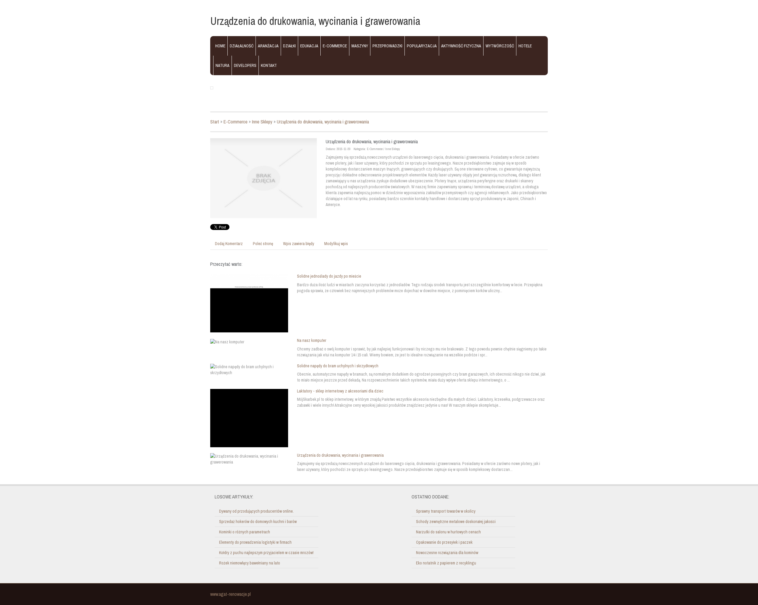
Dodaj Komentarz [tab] (229, 243)
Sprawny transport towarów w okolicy (446, 511)
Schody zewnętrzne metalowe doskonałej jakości (456, 521)
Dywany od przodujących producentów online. (256, 511)
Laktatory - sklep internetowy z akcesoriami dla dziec (340, 391)
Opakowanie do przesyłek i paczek (444, 542)
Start (214, 121)
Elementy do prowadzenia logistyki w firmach (255, 542)
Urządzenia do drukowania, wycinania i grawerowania (323, 121)
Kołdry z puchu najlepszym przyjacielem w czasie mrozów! (266, 552)
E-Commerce (236, 121)
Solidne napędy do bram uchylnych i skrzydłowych (337, 366)
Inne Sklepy (262, 121)
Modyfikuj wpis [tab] (336, 243)
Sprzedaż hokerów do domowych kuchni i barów (258, 521)
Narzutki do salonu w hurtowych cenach (448, 532)
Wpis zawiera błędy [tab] (298, 243)
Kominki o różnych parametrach (244, 532)
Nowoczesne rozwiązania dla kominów (447, 552)
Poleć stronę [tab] (263, 243)
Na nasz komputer (311, 340)
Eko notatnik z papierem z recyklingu (446, 563)
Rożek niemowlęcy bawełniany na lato (249, 563)
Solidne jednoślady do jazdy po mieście (329, 276)
